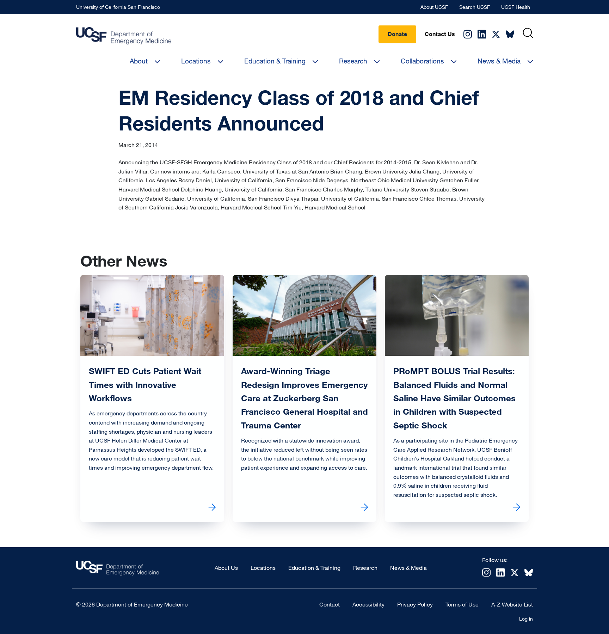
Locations (196, 61)
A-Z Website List (512, 604)
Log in (526, 619)
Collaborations (422, 61)
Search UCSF (474, 7)
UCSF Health (515, 7)
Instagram (467, 34)
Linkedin (482, 34)
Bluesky (510, 34)
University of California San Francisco (118, 7)
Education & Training (275, 61)
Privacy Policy (415, 604)
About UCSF (434, 7)
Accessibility (368, 604)
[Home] (123, 35)
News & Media (499, 61)
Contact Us (440, 33)
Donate (397, 33)
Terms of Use (462, 604)
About (139, 61)
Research (353, 61)
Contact (329, 604)
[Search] (528, 33)
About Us (226, 567)
